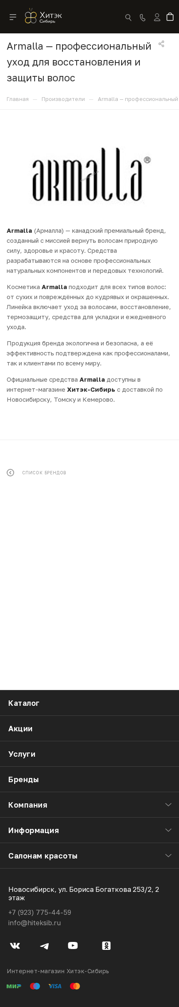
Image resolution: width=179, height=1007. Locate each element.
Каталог (24, 702)
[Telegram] (44, 947)
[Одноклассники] (106, 947)
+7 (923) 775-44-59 (39, 912)
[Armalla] (89, 176)
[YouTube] (73, 947)
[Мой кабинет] (157, 22)
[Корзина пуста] (171, 17)
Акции (20, 728)
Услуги (21, 753)
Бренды (23, 779)
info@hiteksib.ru (34, 923)
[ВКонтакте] (15, 947)
